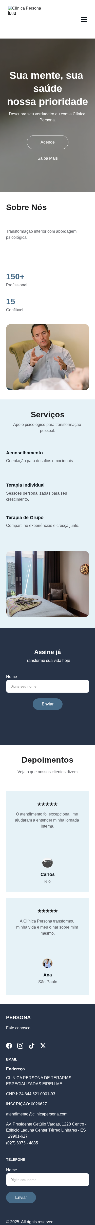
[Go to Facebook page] (9, 1046)
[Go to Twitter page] (43, 1046)
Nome (11, 676)
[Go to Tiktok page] (32, 1046)
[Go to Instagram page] (20, 1046)
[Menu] (84, 19)
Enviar (47, 704)
